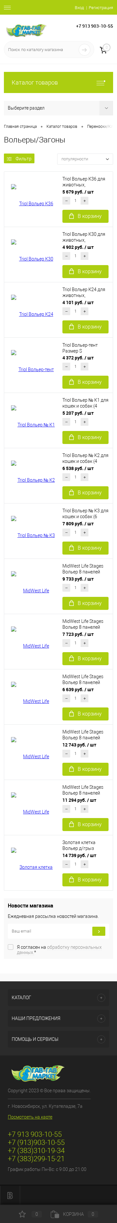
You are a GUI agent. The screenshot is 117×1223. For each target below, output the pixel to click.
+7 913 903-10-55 (94, 26)
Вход (79, 7)
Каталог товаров (35, 82)
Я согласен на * (59, 950)
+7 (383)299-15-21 (36, 1159)
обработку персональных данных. (59, 950)
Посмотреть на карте (30, 1117)
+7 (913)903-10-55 (36, 1142)
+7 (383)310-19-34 (36, 1151)
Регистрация (101, 7)
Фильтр (24, 158)
